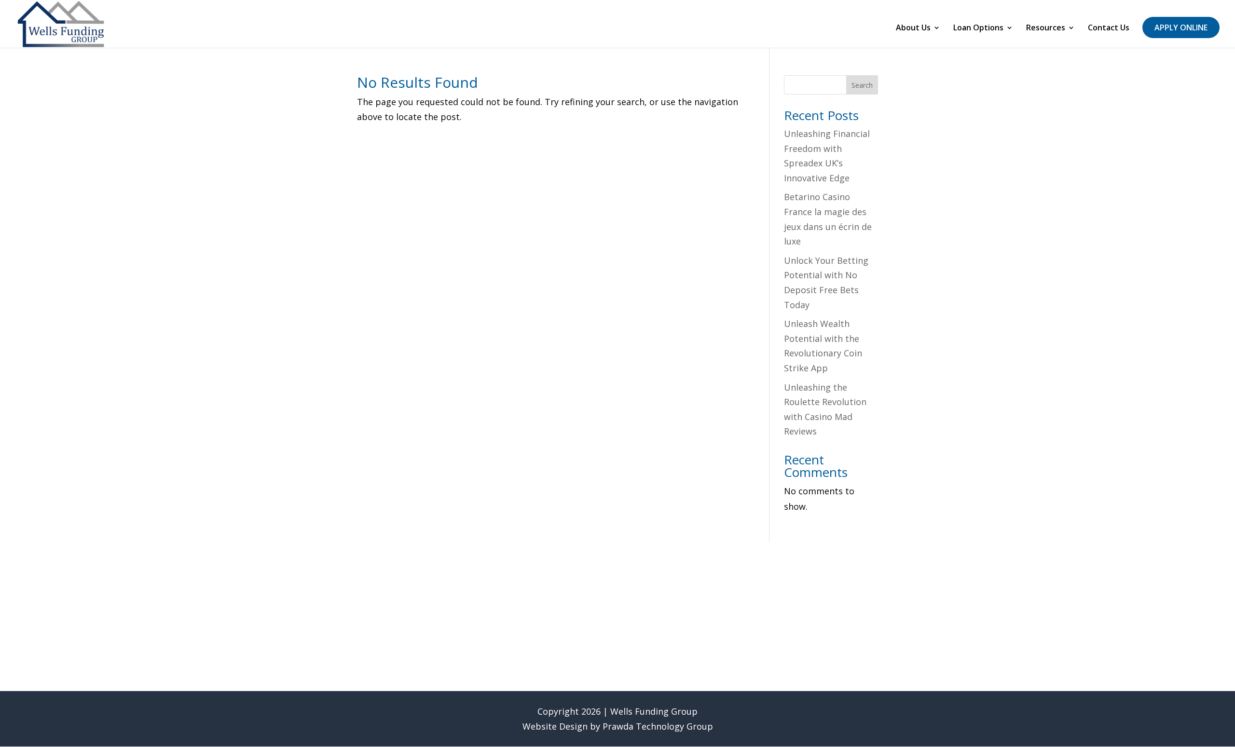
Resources (1045, 28)
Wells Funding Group (654, 711)
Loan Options (978, 28)
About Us (913, 28)
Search (862, 85)
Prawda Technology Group (658, 726)
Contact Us (1108, 28)
